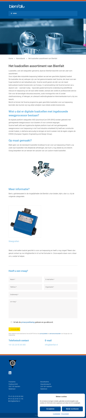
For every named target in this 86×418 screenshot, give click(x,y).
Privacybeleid (65, 414)
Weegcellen (14, 241)
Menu (15, 13)
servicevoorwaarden (55, 333)
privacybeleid (43, 333)
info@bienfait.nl (51, 345)
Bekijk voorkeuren (72, 409)
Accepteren (50, 409)
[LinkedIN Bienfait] (10, 373)
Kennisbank (20, 58)
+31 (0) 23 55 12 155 (16, 399)
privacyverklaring (28, 322)
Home (11, 58)
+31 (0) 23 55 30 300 (17, 345)
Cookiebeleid (56, 414)
